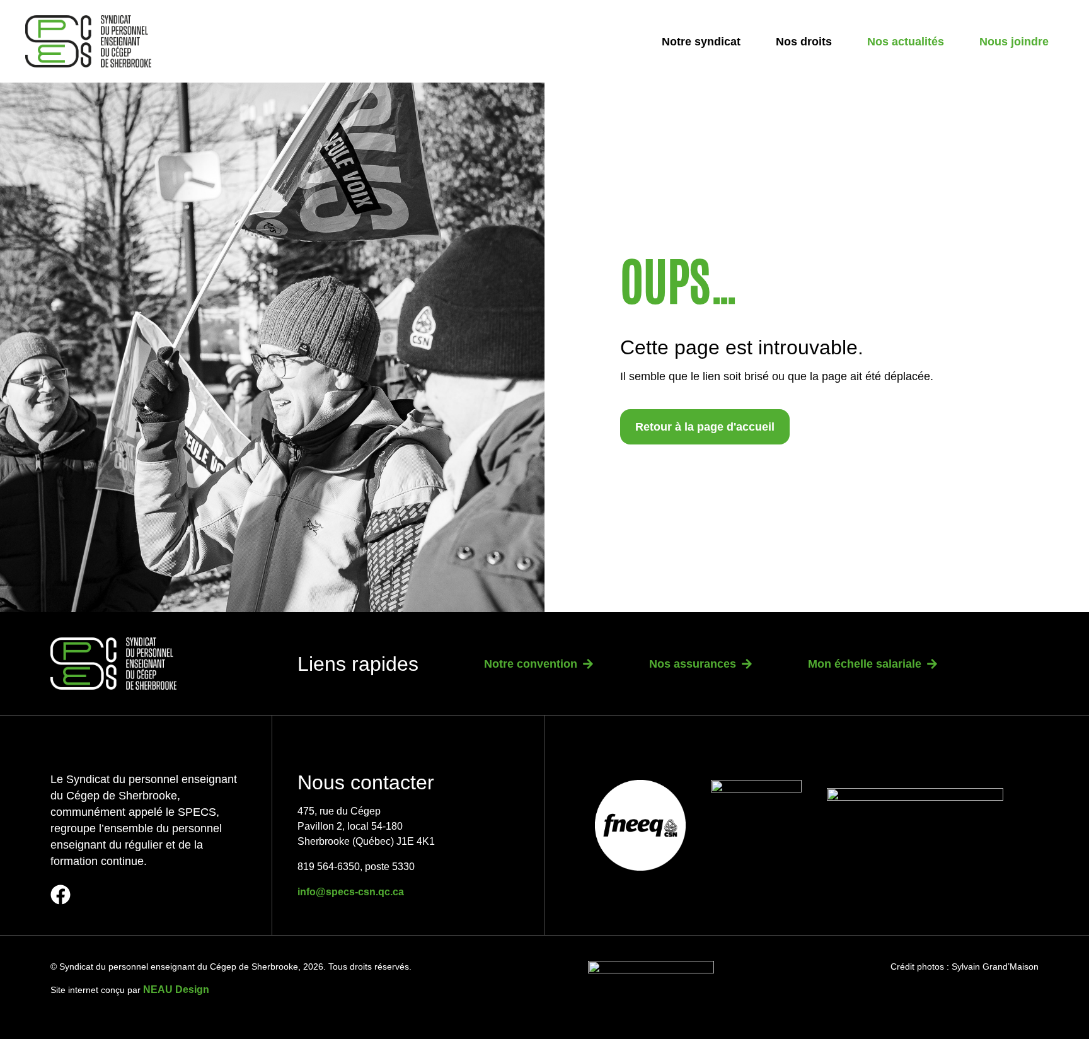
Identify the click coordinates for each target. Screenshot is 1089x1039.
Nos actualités (905, 41)
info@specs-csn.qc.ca (350, 891)
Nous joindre (1014, 41)
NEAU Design (176, 989)
